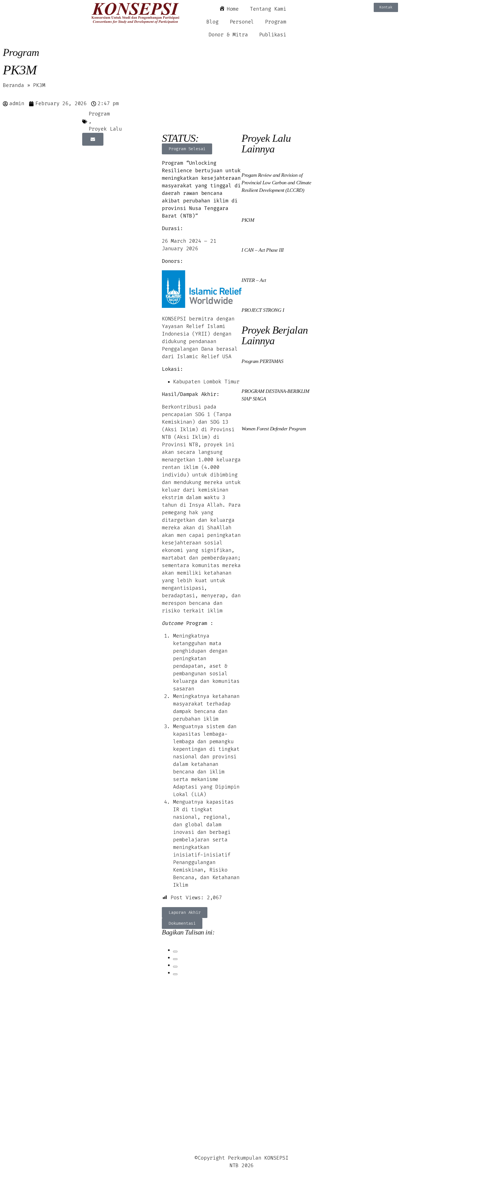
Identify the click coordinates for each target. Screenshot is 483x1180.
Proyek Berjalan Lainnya (275, 335)
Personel (242, 22)
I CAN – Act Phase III (263, 250)
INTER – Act (254, 280)
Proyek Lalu (105, 129)
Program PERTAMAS (262, 361)
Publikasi (272, 35)
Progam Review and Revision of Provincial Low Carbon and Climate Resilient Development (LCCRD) (276, 182)
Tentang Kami (268, 9)
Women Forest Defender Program (274, 428)
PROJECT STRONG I (263, 310)
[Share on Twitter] (175, 959)
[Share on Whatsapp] (175, 974)
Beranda (13, 85)
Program (275, 22)
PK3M (248, 220)
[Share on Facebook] (175, 951)
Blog (212, 22)
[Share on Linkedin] (175, 966)
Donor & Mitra (228, 35)
